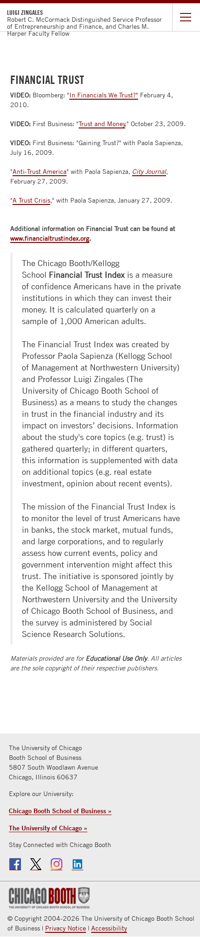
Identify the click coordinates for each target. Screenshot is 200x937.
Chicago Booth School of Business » (60, 811)
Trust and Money (102, 123)
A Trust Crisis (31, 200)
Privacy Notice (65, 928)
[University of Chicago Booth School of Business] (48, 897)
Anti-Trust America (40, 171)
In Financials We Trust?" (103, 95)
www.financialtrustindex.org (49, 238)
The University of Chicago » (48, 828)
